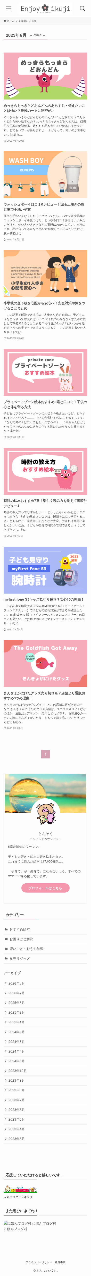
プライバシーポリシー (38, 1262)
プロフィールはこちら (45, 888)
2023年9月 (16, 1080)
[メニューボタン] (8, 8)
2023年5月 (16, 1119)
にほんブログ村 (15, 1228)
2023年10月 (17, 1070)
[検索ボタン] (82, 8)
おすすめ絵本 (19, 929)
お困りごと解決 (21, 939)
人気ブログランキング (18, 1197)
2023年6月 (16, 1109)
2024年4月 (16, 1051)
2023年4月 (16, 1129)
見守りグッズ (19, 958)
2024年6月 (16, 1041)
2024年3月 (16, 1061)
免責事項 (60, 1262)
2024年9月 (16, 1032)
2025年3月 (16, 1002)
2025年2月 (16, 1012)
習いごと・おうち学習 (26, 948)
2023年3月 (16, 1138)
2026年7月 (16, 993)
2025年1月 (16, 1022)
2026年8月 (16, 983)
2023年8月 (16, 1090)
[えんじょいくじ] (45, 8)
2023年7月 (16, 1100)
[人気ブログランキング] (20, 1191)
